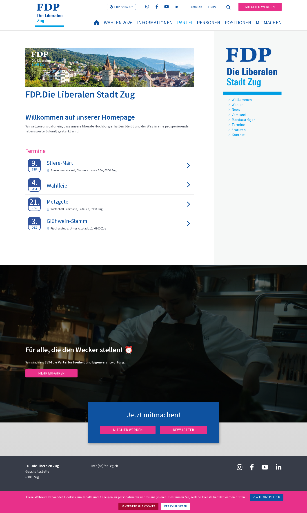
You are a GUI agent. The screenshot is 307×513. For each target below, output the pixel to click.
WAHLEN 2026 (118, 22)
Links (212, 7)
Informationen (155, 22)
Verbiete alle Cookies (139, 506)
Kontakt (197, 7)
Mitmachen (269, 22)
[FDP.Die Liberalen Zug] (51, 9)
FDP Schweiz (123, 7)
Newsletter (183, 430)
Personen (208, 22)
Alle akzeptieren (268, 497)
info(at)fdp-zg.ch (104, 465)
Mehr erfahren (51, 373)
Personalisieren (175, 506)
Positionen (238, 22)
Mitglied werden (260, 7)
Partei (184, 22)
